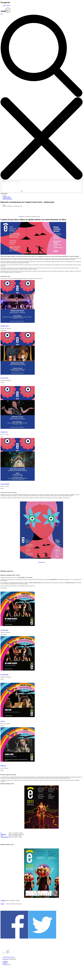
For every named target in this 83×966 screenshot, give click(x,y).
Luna (2, 835)
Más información (41, 562)
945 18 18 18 (5, 959)
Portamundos (3, 834)
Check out (2, 721)
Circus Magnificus (4, 837)
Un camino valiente (4, 630)
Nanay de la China (4, 377)
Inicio (4, 205)
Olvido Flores (3, 765)
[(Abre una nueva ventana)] (14, 938)
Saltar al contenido (6, 5)
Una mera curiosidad (4, 483)
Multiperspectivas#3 (4, 325)
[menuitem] (4, 195)
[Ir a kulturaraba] (5, 12)
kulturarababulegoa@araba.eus (9, 957)
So (1, 833)
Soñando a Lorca (4, 431)
